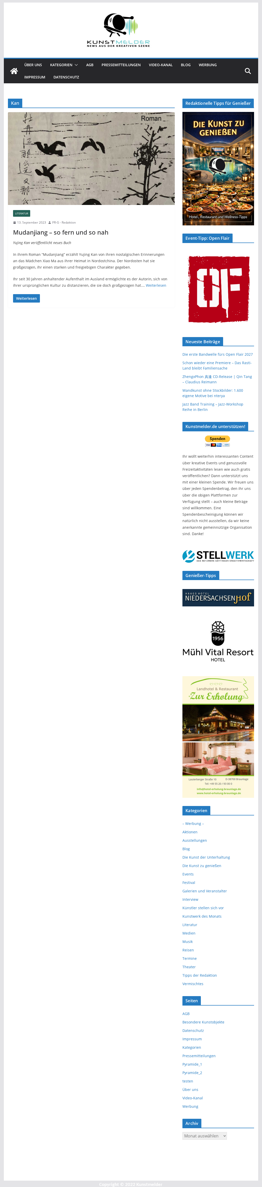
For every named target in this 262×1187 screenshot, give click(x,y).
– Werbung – (193, 823)
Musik (187, 941)
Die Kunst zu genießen (201, 865)
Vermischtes (192, 983)
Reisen (188, 950)
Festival (188, 882)
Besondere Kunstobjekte (203, 1022)
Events (188, 874)
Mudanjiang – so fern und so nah (60, 232)
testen (187, 1081)
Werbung (208, 64)
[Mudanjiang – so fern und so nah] (91, 158)
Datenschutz (66, 77)
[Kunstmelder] (14, 71)
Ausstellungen (194, 840)
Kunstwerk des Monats (202, 916)
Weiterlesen (156, 285)
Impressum (34, 77)
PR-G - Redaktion (64, 222)
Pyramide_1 (192, 1064)
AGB (89, 64)
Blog (186, 64)
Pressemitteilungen (121, 64)
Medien (188, 933)
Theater (189, 966)
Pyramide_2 (192, 1072)
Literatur (21, 213)
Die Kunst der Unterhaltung (206, 857)
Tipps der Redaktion (199, 975)
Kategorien (61, 64)
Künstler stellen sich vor (203, 907)
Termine (189, 958)
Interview (190, 899)
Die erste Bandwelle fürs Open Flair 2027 (217, 354)
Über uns (33, 64)
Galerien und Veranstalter (204, 891)
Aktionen (190, 831)
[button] (75, 64)
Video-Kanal (161, 64)
